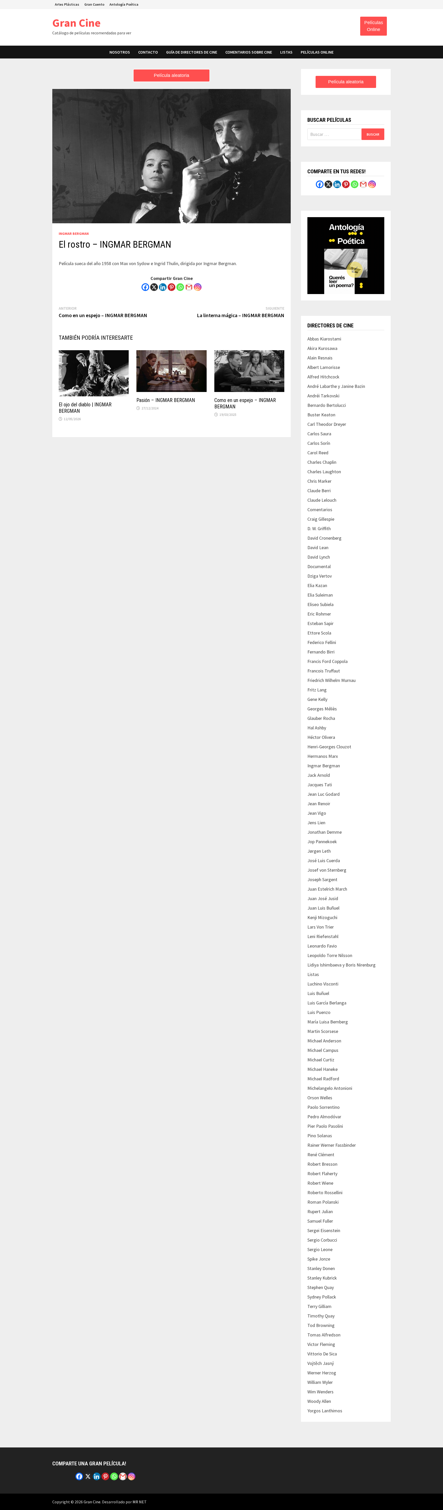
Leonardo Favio (322, 946)
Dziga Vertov (319, 576)
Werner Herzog (321, 1373)
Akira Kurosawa (322, 348)
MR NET (140, 1501)
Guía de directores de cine (191, 52)
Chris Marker (319, 481)
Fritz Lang (317, 690)
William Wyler (320, 1382)
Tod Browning (321, 1325)
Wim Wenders (320, 1392)
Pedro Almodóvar (324, 1117)
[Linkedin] (163, 287)
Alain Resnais (320, 358)
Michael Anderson (324, 1041)
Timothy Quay (321, 1316)
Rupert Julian (320, 1211)
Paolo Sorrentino (323, 1107)
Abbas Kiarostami (324, 339)
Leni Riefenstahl (322, 936)
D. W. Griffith (319, 528)
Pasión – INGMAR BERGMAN (165, 400)
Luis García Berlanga (326, 1003)
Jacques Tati (319, 785)
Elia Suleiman (320, 595)
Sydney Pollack (321, 1297)
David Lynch (318, 557)
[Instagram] (198, 287)
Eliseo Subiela (320, 604)
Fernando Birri (321, 652)
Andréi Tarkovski (323, 396)
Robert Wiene (320, 1183)
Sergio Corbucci (322, 1240)
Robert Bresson (322, 1164)
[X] (154, 287)
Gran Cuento (94, 4)
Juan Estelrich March (327, 889)
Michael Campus (322, 1050)
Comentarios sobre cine (248, 52)
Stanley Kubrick (322, 1278)
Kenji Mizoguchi (322, 917)
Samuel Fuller (320, 1221)
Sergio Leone (320, 1249)
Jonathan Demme (324, 832)
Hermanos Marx (322, 756)
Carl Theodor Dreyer (326, 424)
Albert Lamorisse (323, 367)
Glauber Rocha (321, 718)
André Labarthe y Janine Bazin (336, 386)
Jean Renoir (318, 804)
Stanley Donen (321, 1268)
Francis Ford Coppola (327, 661)
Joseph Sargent (322, 879)
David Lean (317, 547)
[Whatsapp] (180, 287)
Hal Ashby (316, 728)
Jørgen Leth (319, 851)
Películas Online (373, 26)
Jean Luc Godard (323, 794)
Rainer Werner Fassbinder (331, 1145)
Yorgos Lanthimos (324, 1411)
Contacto (148, 52)
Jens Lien (316, 823)
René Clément (320, 1154)
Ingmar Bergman (74, 233)
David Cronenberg (324, 538)
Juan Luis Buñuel (323, 908)
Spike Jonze (318, 1259)
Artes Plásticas (67, 4)
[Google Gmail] (363, 184)
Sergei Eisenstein (323, 1230)
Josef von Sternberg (326, 870)
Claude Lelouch (321, 500)
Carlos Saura (319, 434)
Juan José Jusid (322, 898)
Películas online (317, 52)
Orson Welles (319, 1098)
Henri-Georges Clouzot (329, 747)
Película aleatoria (171, 75)
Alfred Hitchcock (323, 377)
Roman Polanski (323, 1202)
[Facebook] (145, 287)
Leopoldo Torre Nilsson (329, 955)
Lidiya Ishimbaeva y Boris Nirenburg (341, 965)
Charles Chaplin (321, 462)
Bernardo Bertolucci (326, 405)
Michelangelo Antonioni (329, 1088)
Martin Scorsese (322, 1031)
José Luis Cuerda (323, 860)
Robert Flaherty (322, 1173)
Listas (286, 52)
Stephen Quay (320, 1287)
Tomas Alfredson (323, 1335)
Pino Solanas (319, 1136)
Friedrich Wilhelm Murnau (331, 680)
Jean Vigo (316, 813)
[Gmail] (189, 287)
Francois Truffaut (323, 671)
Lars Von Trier (320, 927)
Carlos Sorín (318, 443)
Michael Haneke (322, 1069)
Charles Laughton (324, 472)
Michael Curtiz (320, 1060)
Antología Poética (123, 4)
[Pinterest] (171, 287)
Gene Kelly (317, 699)
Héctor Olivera (321, 737)
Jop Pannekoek (322, 841)
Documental (319, 566)
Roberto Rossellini (325, 1192)
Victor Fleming (321, 1344)
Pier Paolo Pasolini (325, 1126)
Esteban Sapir (320, 623)
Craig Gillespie (320, 519)
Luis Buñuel (318, 993)
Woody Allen (319, 1401)
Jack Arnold (318, 775)
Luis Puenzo (318, 1012)
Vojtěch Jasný (320, 1363)
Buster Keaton (321, 415)
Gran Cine (76, 23)
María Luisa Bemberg (327, 1022)
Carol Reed (317, 453)
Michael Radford (323, 1079)
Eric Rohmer (319, 614)
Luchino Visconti (322, 984)
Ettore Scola (319, 633)
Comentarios (319, 509)
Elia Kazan (317, 585)
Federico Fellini (321, 642)
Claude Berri (319, 491)
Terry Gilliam (319, 1306)
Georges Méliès (322, 709)
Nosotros (119, 52)
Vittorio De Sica (322, 1354)
